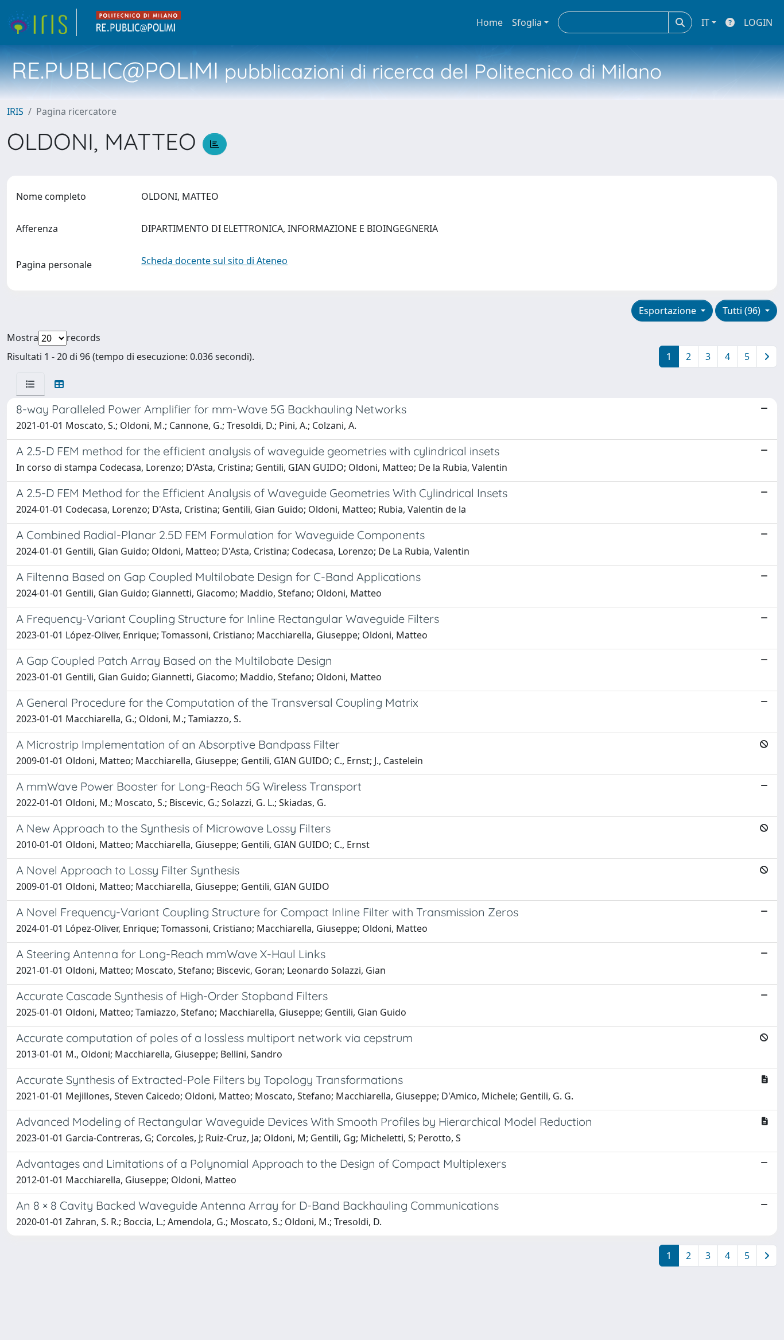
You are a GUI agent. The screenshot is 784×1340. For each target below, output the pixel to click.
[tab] (30, 384)
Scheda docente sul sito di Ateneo (214, 260)
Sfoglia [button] (527, 22)
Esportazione (668, 310)
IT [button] (705, 22)
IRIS (15, 111)
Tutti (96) (743, 310)
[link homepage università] (139, 22)
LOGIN (758, 22)
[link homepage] (42, 22)
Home (489, 22)
